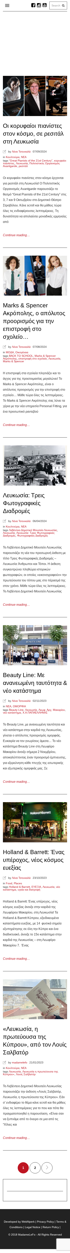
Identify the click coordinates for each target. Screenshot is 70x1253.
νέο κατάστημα (12, 712)
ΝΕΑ (23, 157)
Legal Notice (32, 1227)
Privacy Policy (45, 1221)
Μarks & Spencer (13, 361)
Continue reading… (16, 235)
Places (18, 883)
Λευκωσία (22, 163)
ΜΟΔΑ (10, 352)
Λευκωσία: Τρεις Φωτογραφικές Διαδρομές (24, 503)
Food (9, 883)
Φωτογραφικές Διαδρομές (32, 535)
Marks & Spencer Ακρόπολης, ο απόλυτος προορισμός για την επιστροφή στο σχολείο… (34, 321)
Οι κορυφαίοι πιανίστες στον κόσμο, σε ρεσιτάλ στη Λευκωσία (33, 134)
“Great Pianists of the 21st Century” (30, 160)
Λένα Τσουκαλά (21, 151)
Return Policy (51, 1227)
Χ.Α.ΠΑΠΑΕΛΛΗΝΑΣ (35, 712)
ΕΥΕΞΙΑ (36, 886)
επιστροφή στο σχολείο (32, 358)
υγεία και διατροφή (29, 889)
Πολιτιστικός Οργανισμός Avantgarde (31, 165)
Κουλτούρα (12, 157)
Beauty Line (16, 709)
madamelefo (19, 1062)
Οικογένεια (21, 352)
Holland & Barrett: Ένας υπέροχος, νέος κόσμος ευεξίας (33, 860)
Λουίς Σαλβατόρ (26, 1074)
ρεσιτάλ (23, 166)
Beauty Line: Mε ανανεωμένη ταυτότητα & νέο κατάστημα (35, 683)
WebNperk (28, 1221)
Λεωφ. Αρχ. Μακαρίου (51, 709)
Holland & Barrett (19, 886)
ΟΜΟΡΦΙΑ (19, 706)
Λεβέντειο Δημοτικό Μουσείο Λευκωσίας (33, 530)
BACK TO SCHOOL (21, 355)
